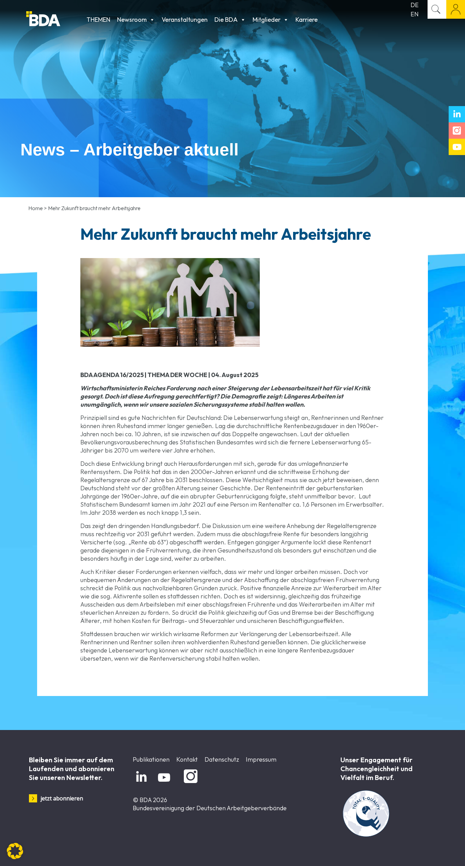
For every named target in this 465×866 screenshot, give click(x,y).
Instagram (189, 783)
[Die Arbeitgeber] (54, 19)
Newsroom (132, 19)
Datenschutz (222, 759)
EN (415, 14)
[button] (15, 851)
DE (415, 5)
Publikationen (151, 759)
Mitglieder (266, 19)
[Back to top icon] (432, 852)
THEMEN (98, 19)
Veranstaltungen (185, 19)
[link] (170, 302)
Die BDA (226, 19)
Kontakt (187, 759)
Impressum (261, 759)
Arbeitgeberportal (455, 9)
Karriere (306, 19)
